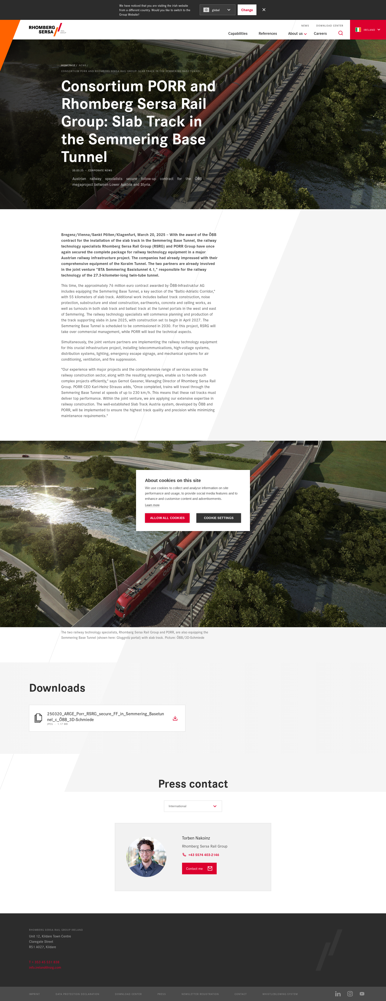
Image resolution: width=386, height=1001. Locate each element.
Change (247, 9)
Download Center (329, 25)
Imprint (34, 994)
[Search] (340, 33)
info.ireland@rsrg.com (45, 967)
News (305, 25)
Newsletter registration (200, 994)
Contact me (194, 868)
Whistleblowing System (280, 994)
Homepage (68, 65)
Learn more (152, 505)
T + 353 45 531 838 (44, 961)
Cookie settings (218, 518)
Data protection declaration (77, 994)
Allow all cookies (167, 518)
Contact (241, 994)
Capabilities (238, 33)
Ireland (369, 30)
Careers (320, 33)
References (268, 33)
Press (161, 994)
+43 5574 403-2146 (203, 854)
